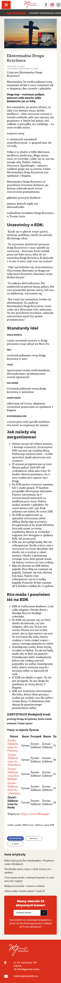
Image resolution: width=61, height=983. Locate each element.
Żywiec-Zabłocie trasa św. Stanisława (14, 760)
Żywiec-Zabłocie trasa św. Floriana (12, 745)
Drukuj (34, 838)
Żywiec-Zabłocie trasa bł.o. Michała (13, 774)
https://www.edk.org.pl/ (35, 814)
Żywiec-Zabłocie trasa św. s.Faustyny (13, 788)
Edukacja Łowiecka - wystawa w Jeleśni (24, 886)
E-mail (15, 844)
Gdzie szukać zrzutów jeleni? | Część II (24, 891)
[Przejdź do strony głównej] (30, 4)
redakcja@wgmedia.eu (26, 976)
